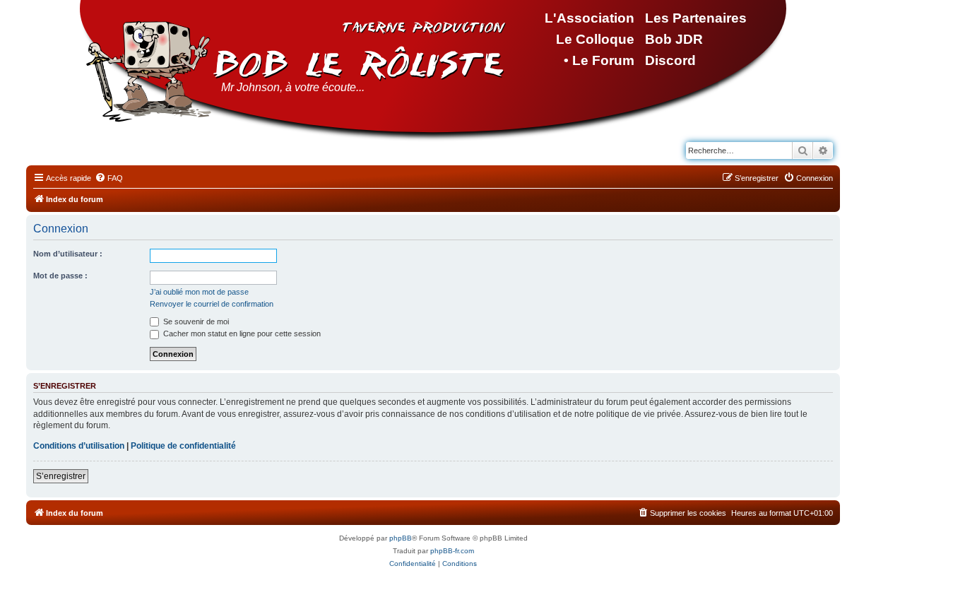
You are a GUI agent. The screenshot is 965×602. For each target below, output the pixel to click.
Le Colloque (595, 39)
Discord (670, 60)
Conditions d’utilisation (78, 446)
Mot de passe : (60, 275)
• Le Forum (599, 60)
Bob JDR (674, 39)
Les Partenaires (696, 18)
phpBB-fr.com (452, 551)
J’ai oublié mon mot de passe (199, 292)
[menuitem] (109, 178)
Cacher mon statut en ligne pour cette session (241, 333)
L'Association (589, 18)
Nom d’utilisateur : (67, 253)
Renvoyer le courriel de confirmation (211, 304)
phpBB (400, 538)
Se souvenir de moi (195, 321)
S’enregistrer (60, 476)
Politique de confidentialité (183, 446)
